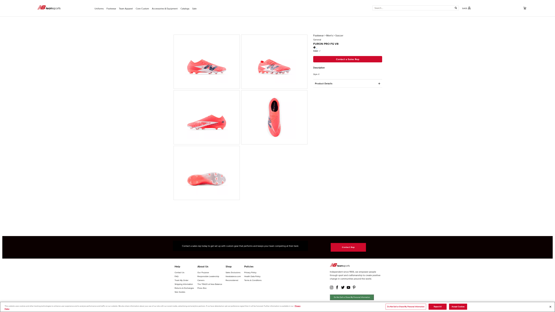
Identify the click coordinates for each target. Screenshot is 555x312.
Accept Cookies (458, 307)
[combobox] (412, 8)
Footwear (318, 35)
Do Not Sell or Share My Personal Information (352, 297)
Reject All (438, 307)
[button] (466, 8)
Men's (329, 35)
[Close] (550, 306)
